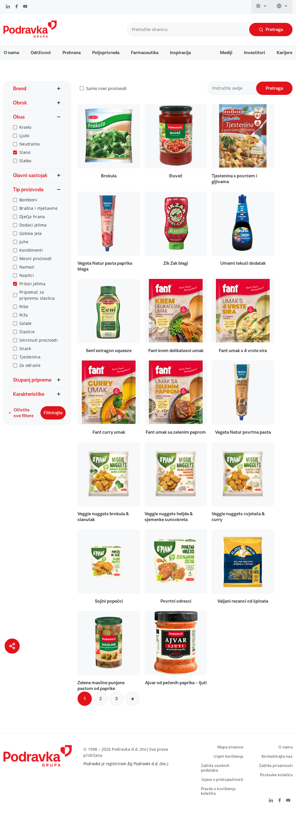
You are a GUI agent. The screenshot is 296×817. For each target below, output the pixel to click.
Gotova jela (30, 233)
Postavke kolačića (276, 775)
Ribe (23, 306)
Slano (24, 152)
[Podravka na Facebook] (16, 7)
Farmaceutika (144, 52)
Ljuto (24, 135)
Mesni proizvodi (35, 258)
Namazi (27, 267)
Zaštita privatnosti (276, 766)
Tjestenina (29, 357)
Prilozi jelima (32, 283)
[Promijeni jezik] (282, 6)
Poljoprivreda (105, 52)
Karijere (284, 52)
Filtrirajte (53, 413)
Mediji (226, 52)
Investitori (254, 52)
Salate (25, 323)
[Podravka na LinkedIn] (8, 7)
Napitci (26, 275)
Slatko (25, 160)
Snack (25, 348)
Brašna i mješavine (38, 208)
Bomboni (28, 200)
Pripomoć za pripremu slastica (37, 295)
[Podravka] (30, 36)
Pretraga (274, 29)
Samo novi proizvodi (106, 88)
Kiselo (25, 127)
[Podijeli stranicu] (12, 646)
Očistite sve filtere (24, 413)
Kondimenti (31, 250)
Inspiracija (180, 52)
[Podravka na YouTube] (25, 7)
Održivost (41, 52)
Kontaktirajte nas (277, 757)
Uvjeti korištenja (228, 757)
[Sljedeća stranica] (132, 698)
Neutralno (29, 144)
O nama (11, 52)
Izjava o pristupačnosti (222, 780)
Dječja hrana (32, 216)
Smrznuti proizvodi (38, 340)
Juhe (23, 241)
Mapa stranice (230, 747)
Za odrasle (29, 365)
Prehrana (71, 52)
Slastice (27, 331)
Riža (23, 315)
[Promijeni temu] (261, 6)
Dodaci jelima (33, 225)
